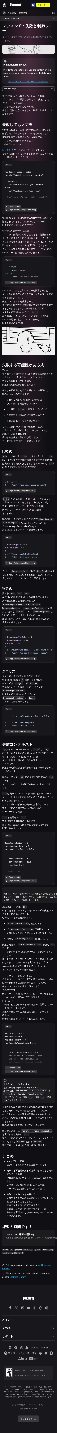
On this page (10, 88)
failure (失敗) (48, 1250)
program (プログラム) (23, 1250)
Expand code (14, 206)
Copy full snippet (22, 210)
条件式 (37, 1250)
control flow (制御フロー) (13, 1253)
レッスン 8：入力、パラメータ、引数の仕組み (28, 81)
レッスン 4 (7, 150)
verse (5, 1250)
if (11, 1250)
